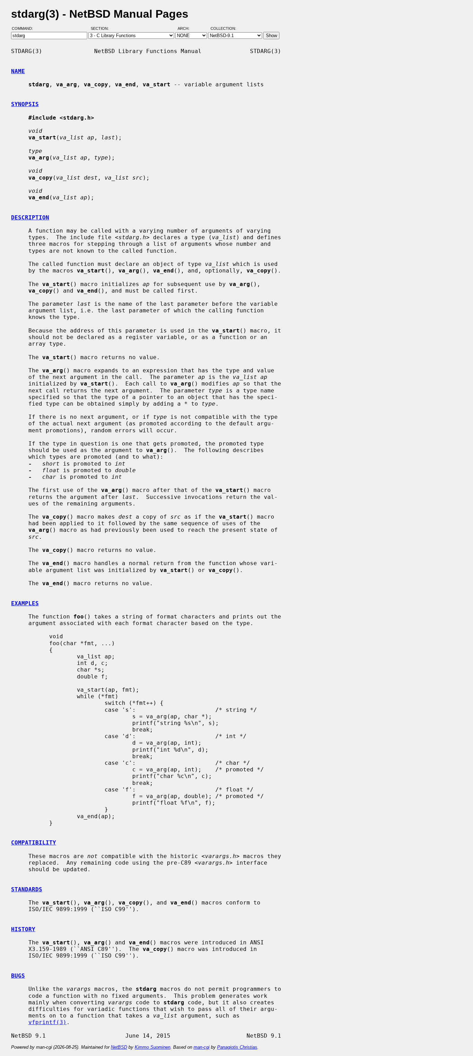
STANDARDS (26, 889)
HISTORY (23, 929)
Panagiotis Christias (237, 1047)
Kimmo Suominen (152, 1047)
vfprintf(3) (47, 1022)
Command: (24, 29)
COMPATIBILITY (33, 842)
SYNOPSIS (25, 104)
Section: (101, 29)
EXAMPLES (25, 603)
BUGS (18, 975)
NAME (18, 71)
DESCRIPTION (30, 217)
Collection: (223, 29)
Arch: (187, 29)
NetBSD (119, 1047)
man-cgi (201, 1047)
